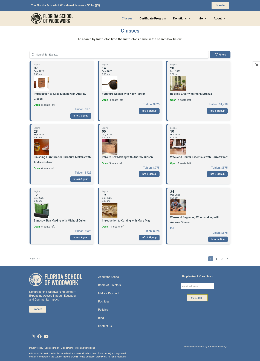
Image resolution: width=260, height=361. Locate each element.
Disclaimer (66, 348)
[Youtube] (46, 336)
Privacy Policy (36, 348)
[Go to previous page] (205, 258)
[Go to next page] (227, 258)
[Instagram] (32, 336)
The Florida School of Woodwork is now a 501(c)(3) (65, 5)
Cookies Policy (52, 348)
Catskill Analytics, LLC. (219, 346)
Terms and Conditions (84, 348)
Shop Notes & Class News (197, 276)
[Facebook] (39, 336)
